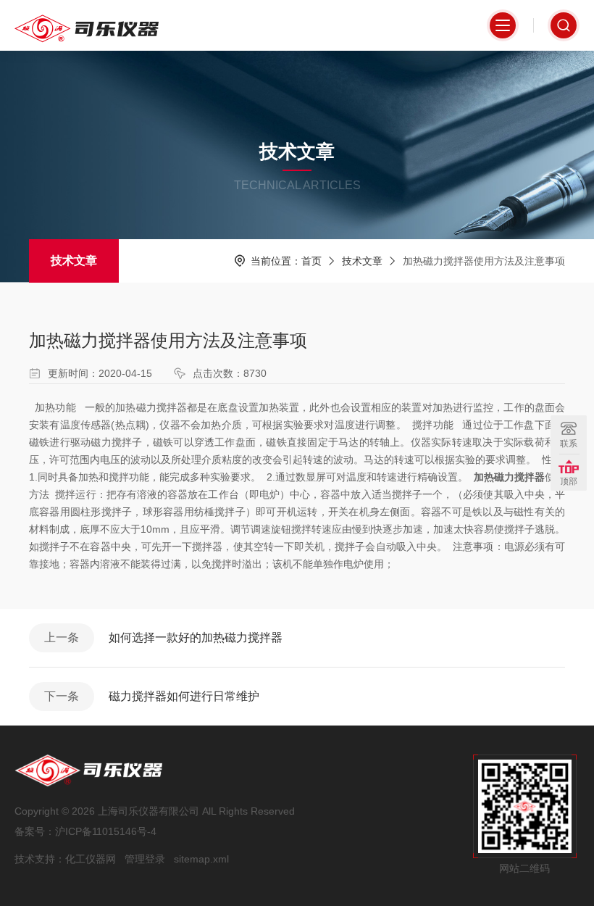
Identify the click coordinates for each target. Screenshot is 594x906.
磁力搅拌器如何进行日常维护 (184, 696)
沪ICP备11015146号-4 (105, 831)
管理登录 (145, 859)
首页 (311, 261)
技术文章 (74, 260)
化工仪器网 (90, 859)
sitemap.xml (201, 859)
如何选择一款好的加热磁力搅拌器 (196, 637)
